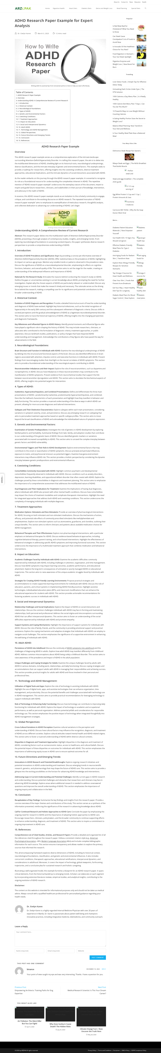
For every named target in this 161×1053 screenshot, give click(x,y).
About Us (116, 2)
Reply (104, 969)
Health (144, 2)
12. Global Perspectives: (27, 132)
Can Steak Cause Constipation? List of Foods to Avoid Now (124, 39)
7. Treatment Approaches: (28, 119)
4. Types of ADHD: (24, 111)
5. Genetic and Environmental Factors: (32, 114)
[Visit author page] (19, 909)
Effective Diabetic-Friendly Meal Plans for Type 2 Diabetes (122, 248)
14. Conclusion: (24, 138)
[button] (2, 479)
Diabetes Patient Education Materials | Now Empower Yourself (123, 230)
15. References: (24, 140)
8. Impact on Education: (27, 122)
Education (137, 2)
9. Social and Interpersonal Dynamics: (32, 124)
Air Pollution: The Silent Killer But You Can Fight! (30, 1022)
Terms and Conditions (104, 1050)
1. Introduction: (23, 103)
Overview (21, 98)
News (131, 2)
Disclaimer (116, 1050)
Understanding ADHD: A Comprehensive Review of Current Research (43, 100)
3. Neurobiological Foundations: (29, 108)
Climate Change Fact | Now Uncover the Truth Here (91, 1030)
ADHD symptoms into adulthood (80, 648)
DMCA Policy (125, 1050)
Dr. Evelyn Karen (24, 33)
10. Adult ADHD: (24, 127)
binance (30, 969)
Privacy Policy (92, 1050)
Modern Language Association (53, 841)
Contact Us (124, 2)
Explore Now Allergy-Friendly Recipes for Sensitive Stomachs (124, 266)
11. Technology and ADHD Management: (33, 130)
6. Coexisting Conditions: (27, 116)
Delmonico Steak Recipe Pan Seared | (127, 151)
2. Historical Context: (25, 106)
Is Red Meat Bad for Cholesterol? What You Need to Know (123, 29)
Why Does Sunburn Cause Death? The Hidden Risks (60, 1025)
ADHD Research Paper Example (29, 95)
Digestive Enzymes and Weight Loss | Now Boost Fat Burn (124, 64)
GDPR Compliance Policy (138, 1050)
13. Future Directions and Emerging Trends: (34, 135)
